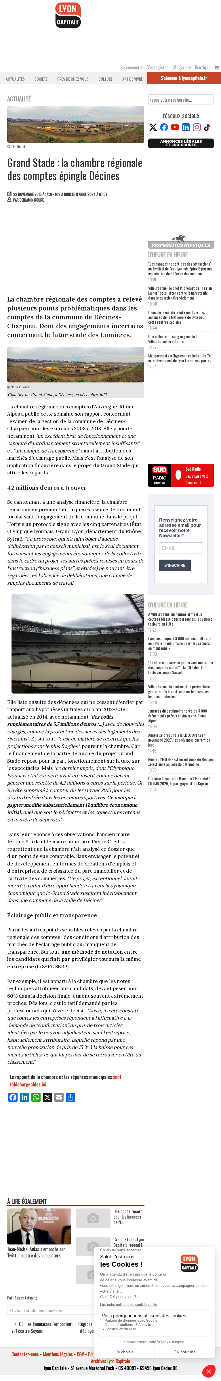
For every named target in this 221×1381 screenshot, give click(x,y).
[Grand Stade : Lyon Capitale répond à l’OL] (93, 1254)
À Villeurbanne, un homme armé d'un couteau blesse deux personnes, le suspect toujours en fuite (180, 618)
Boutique (202, 67)
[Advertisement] (75, 250)
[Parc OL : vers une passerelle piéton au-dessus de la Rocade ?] (93, 1282)
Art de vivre (132, 79)
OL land (17, 1310)
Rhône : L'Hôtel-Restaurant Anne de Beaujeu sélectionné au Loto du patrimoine (181, 761)
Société (41, 79)
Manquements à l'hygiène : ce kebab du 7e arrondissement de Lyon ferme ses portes (179, 358)
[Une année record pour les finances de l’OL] (93, 1226)
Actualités (15, 79)
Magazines (182, 67)
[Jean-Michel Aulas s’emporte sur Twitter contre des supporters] (39, 1242)
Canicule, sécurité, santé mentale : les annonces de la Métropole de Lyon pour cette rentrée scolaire (177, 317)
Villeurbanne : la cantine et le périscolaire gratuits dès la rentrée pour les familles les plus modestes (179, 691)
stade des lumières (44, 1310)
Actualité (31, 1298)
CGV (80, 1354)
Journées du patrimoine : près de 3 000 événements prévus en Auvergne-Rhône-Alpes (178, 715)
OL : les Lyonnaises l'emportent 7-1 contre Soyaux (42, 1327)
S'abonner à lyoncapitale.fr (184, 78)
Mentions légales (58, 1354)
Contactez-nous (25, 1354)
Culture (105, 79)
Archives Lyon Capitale (110, 1361)
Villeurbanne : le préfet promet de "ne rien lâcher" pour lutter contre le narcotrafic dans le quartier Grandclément (180, 292)
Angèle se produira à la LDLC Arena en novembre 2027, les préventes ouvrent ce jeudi (179, 739)
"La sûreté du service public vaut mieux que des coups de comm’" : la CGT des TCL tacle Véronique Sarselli (180, 667)
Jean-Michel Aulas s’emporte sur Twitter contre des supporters (36, 1252)
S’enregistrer (158, 67)
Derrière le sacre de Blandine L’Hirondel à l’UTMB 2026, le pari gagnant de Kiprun (179, 781)
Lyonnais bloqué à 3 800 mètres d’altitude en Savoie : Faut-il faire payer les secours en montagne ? (179, 643)
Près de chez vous (73, 79)
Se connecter (131, 67)
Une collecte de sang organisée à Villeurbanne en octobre (172, 339)
